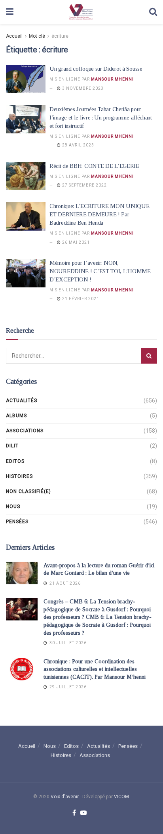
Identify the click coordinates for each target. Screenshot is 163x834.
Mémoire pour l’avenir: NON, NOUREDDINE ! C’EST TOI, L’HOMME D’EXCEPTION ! (100, 271)
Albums (16, 415)
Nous (13, 506)
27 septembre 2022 (84, 185)
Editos (15, 461)
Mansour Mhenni (112, 79)
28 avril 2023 (77, 145)
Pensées (17, 521)
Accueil (14, 36)
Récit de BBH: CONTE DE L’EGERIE (94, 166)
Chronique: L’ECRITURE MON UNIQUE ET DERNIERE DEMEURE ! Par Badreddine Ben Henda (99, 214)
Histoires (19, 476)
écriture (59, 36)
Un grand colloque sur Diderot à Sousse (95, 68)
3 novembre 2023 (82, 88)
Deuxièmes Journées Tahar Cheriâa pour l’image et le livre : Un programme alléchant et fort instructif (100, 117)
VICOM (121, 796)
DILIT (12, 446)
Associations (25, 430)
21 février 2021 (80, 299)
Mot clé (37, 36)
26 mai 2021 (75, 242)
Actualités (21, 400)
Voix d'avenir (65, 796)
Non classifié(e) (28, 491)
